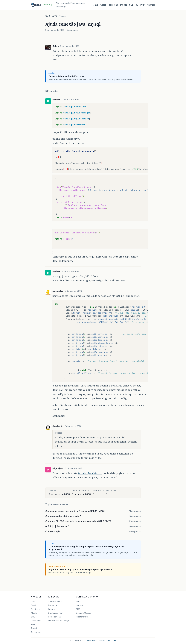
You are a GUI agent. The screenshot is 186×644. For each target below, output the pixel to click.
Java (95, 5)
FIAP (78, 609)
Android (151, 5)
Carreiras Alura (55, 601)
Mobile (123, 5)
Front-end (35, 609)
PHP (142, 5)
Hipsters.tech (82, 617)
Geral (103, 5)
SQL (131, 5)
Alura (78, 601)
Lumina (79, 605)
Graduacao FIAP (55, 613)
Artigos (51, 609)
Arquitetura (36, 632)
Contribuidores (104, 640)
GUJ (47, 16)
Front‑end (113, 5)
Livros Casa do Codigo (58, 620)
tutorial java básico (89, 473)
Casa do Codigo (83, 613)
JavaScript (36, 620)
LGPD (114, 640)
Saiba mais (91, 640)
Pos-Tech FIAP (55, 617)
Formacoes (53, 605)
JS (137, 5)
